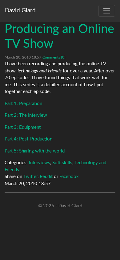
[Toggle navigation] (106, 11)
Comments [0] (54, 57)
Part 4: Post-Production (28, 139)
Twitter (30, 176)
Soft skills (62, 162)
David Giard (20, 11)
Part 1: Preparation (23, 103)
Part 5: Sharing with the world (35, 151)
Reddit (46, 176)
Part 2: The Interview (26, 115)
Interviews (39, 162)
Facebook (69, 176)
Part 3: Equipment (23, 127)
